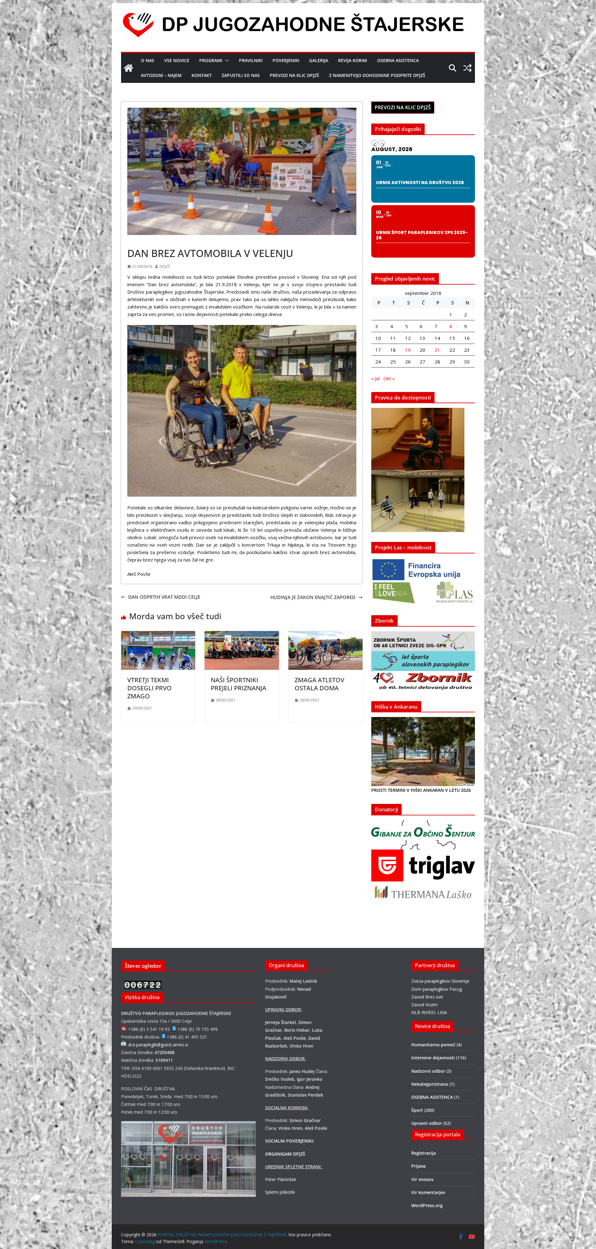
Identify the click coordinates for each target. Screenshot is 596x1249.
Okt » (389, 378)
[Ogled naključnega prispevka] (467, 68)
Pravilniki (251, 60)
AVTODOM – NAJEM (161, 75)
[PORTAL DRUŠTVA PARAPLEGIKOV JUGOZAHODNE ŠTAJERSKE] (128, 68)
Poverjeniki (286, 60)
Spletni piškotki (280, 1192)
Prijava (418, 1166)
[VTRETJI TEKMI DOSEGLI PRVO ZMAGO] (158, 635)
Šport (135, 239)
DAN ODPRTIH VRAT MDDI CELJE (164, 597)
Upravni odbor (426, 1123)
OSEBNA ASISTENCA (398, 60)
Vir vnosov (422, 1179)
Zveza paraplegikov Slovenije (440, 981)
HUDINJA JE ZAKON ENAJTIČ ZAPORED (312, 597)
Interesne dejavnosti (433, 1058)
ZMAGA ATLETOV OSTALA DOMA (319, 684)
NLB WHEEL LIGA (429, 1012)
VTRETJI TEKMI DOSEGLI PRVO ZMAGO (149, 688)
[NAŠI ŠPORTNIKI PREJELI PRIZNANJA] (242, 635)
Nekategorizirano (429, 1084)
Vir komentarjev (428, 1192)
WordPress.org (427, 1205)
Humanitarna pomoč (433, 1045)
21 (437, 350)
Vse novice (176, 60)
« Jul (375, 378)
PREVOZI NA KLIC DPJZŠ (294, 75)
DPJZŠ (165, 266)
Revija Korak (352, 60)
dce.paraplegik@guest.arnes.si (158, 1045)
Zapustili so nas (241, 75)
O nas (147, 60)
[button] (225, 60)
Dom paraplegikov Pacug (436, 989)
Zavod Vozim (424, 1005)
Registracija (423, 1153)
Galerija (318, 60)
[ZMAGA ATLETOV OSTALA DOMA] (325, 635)
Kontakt (202, 75)
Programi (210, 60)
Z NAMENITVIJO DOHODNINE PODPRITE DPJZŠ (377, 75)
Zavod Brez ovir (427, 997)
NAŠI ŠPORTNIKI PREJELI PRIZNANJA (238, 684)
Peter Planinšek (280, 1179)
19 (408, 350)
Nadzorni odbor (428, 1071)
